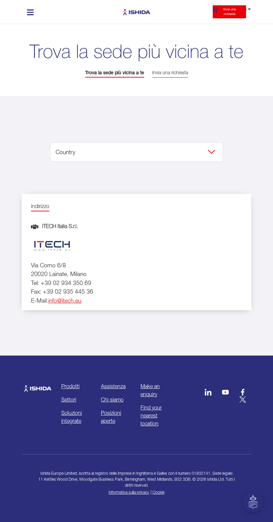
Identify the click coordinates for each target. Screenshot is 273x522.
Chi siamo (112, 399)
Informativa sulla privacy (129, 492)
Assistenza (113, 386)
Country (65, 151)
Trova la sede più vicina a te (114, 72)
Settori (68, 399)
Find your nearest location (151, 415)
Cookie (158, 492)
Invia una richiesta (229, 11)
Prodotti (70, 386)
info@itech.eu (64, 300)
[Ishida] (37, 385)
